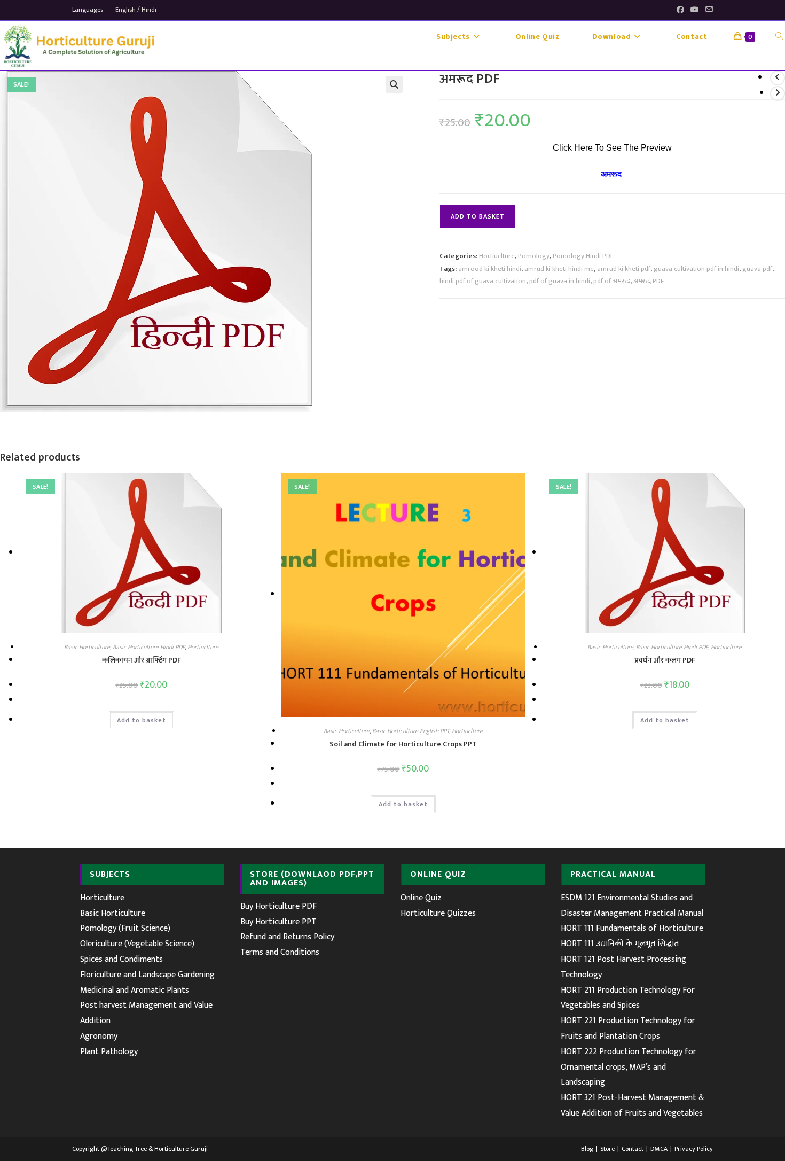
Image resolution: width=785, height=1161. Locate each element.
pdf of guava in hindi (559, 281)
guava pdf (757, 269)
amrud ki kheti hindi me (559, 269)
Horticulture (102, 898)
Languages (87, 9)
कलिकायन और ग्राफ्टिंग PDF (141, 660)
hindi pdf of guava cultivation (482, 281)
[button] (394, 84)
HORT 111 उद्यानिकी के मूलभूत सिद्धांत (620, 944)
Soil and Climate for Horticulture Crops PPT (403, 744)
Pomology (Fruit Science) (125, 928)
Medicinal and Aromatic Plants (134, 990)
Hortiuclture (497, 256)
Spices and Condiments (121, 959)
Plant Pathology (109, 1052)
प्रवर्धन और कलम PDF (664, 660)
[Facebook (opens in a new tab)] (680, 10)
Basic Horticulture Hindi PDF (149, 647)
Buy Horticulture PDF (278, 906)
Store (607, 1148)
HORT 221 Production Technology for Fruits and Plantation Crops (628, 1028)
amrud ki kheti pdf (623, 269)
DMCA (659, 1148)
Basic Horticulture (87, 647)
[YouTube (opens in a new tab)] (694, 10)
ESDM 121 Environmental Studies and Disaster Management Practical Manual (632, 906)
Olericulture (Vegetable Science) (137, 944)
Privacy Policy (693, 1148)
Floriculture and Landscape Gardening (147, 975)
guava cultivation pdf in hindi (696, 269)
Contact (632, 1148)
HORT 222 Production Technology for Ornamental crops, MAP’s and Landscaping (628, 1067)
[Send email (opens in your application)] (707, 10)
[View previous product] (777, 78)
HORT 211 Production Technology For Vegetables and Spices (628, 998)
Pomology (534, 256)
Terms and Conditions (279, 952)
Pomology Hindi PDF (583, 256)
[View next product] (777, 93)
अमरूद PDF (648, 281)
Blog (587, 1148)
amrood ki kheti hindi (489, 269)
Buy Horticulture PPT (278, 922)
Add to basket (478, 216)
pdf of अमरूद (611, 281)
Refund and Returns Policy (287, 937)
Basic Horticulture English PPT (410, 731)
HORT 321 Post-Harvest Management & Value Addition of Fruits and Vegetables (632, 1105)
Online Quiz (421, 898)
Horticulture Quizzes (438, 913)
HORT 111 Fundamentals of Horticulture (632, 928)
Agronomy (98, 1036)
